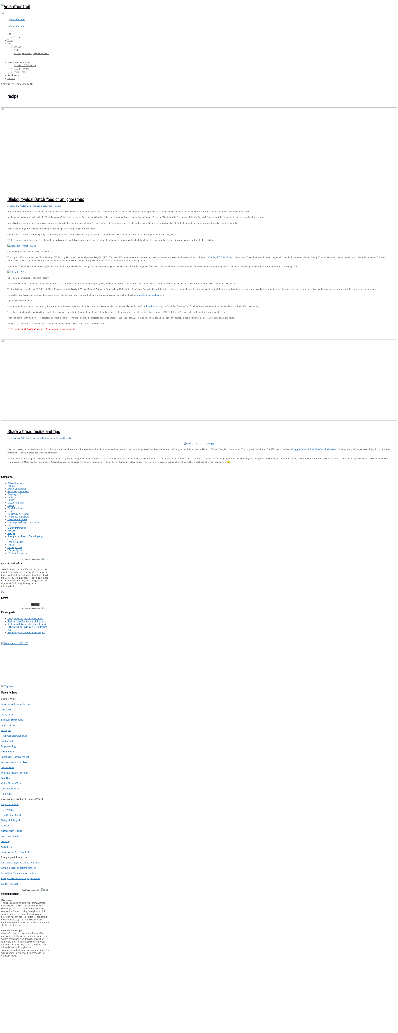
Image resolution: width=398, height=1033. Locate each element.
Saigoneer (6, 709)
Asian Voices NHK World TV (16, 852)
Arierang (5, 841)
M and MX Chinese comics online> (18, 873)
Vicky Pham (7, 714)
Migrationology (8, 746)
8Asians (5, 825)
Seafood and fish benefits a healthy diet (26, 624)
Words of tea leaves (17, 553)
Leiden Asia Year (9, 883)
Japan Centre (7, 767)
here (19, 925)
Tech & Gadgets (15, 542)
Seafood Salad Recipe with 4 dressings (26, 621)
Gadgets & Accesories (18, 514)
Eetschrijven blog (154, 306)
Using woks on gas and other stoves (25, 618)
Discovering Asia (15, 502)
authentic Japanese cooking (14, 772)
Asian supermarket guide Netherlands (31, 53)
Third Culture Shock (11, 815)
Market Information (17, 528)
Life (9, 33)
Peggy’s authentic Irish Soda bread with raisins (315, 449)
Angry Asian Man (10, 836)
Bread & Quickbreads (60, 438)
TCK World (7, 809)
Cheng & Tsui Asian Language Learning (21, 878)
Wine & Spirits (14, 550)
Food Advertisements (30, 559)
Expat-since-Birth (10, 804)
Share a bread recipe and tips (33, 431)
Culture (17, 37)
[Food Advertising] (2, 591)
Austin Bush (7, 741)
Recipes (17, 47)
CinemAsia (6, 846)
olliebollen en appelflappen (150, 295)
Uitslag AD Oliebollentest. (222, 257)
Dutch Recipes (14, 508)
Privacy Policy (20, 72)
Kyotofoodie (7, 751)
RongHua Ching (31, 206)
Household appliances (18, 516)
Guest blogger (14, 75)
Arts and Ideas (14, 483)
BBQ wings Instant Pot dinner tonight (26, 632)
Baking (44, 438)
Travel (10, 40)
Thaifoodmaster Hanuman (14, 735)
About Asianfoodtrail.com (18, 62)
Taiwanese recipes (10, 788)
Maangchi (6, 730)
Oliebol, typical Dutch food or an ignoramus (45, 199)
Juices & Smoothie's (17, 519)
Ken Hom (6, 778)
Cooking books (15, 494)
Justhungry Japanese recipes (15, 757)
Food (9, 43)
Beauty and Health (16, 488)
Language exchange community (23, 522)
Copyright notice (21, 68)
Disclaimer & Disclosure (25, 65)
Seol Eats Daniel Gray (12, 720)
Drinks (17, 50)
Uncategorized (14, 547)
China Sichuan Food (11, 783)
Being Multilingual (10, 820)
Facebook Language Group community (20, 862)
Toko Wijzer (7, 794)
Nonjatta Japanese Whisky (14, 762)
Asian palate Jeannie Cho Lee (15, 704)
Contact (11, 78)
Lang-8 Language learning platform (18, 868)
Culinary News (14, 497)
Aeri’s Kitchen (8, 725)
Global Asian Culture (11, 831)
